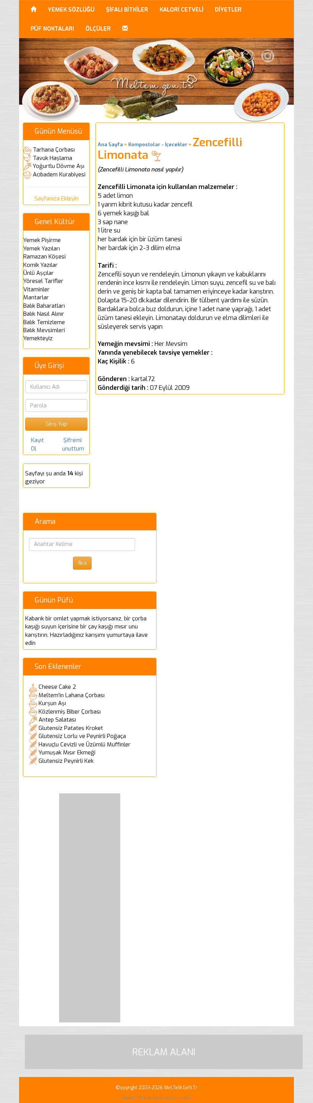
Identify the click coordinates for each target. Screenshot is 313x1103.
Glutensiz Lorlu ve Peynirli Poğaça (82, 736)
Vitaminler (36, 289)
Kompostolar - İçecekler (157, 144)
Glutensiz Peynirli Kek (66, 761)
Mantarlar (36, 297)
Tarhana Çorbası (54, 149)
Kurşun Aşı (52, 703)
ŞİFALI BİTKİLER (127, 9)
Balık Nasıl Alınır (43, 314)
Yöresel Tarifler (43, 281)
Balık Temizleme (44, 322)
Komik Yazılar (40, 265)
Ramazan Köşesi (44, 256)
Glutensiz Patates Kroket (71, 728)
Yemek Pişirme (42, 240)
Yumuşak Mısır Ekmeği (67, 752)
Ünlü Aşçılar (38, 273)
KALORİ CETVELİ (181, 9)
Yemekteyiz (38, 338)
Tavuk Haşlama (52, 158)
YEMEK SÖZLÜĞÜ (71, 9)
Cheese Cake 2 (57, 687)
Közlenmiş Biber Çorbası (70, 711)
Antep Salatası (57, 719)
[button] (125, 28)
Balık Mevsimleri (44, 330)
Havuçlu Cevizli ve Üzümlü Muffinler (85, 744)
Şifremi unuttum (73, 444)
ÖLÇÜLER (98, 28)
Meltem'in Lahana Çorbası (72, 695)
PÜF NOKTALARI (52, 28)
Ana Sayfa (110, 144)
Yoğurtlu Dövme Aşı (58, 166)
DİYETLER (228, 9)
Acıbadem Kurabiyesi (59, 174)
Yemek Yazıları (41, 248)
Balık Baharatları (44, 306)
